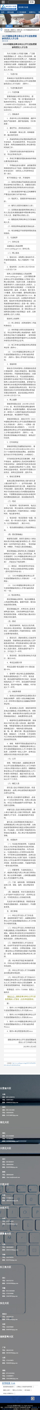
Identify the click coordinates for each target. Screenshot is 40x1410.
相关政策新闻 (25, 26)
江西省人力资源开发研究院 (24, 1386)
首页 (2, 12)
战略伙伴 (16, 26)
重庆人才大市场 (17, 1390)
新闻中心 (32, 12)
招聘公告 (9, 26)
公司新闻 (34, 26)
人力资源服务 (21, 12)
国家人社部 (6, 1390)
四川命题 (27, 1390)
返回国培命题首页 (8, 1386)
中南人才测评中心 (8, 1393)
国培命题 (10, 12)
